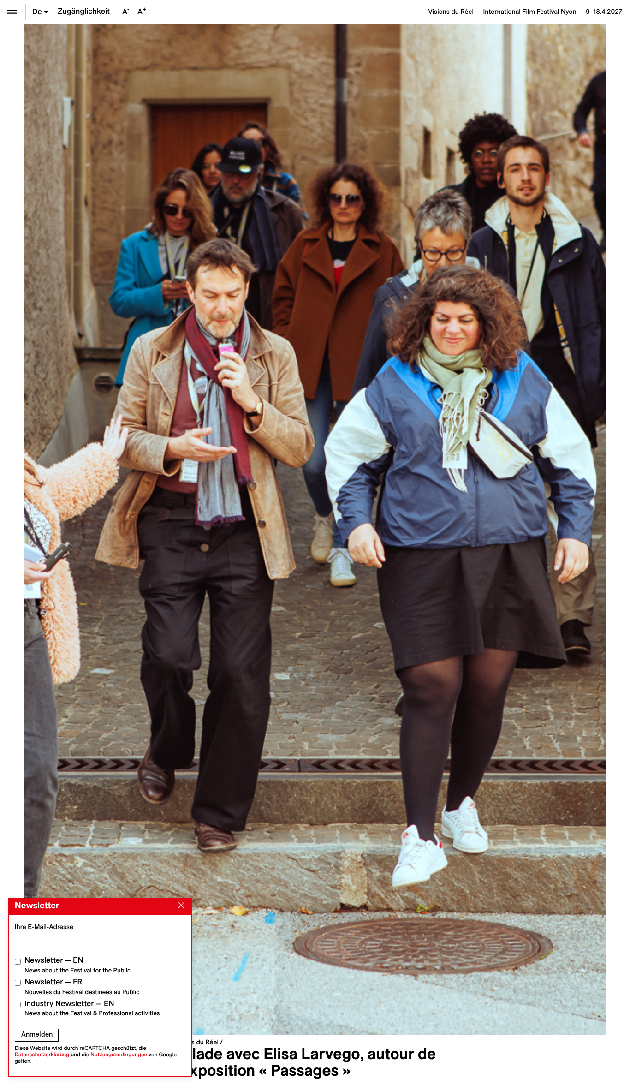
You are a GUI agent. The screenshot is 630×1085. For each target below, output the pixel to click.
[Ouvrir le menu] (12, 12)
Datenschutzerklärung (42, 1055)
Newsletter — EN (77, 964)
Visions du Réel (196, 1042)
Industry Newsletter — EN (92, 1008)
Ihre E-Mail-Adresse (44, 927)
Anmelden (37, 1034)
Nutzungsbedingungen (118, 1055)
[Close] (179, 905)
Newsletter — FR (81, 986)
